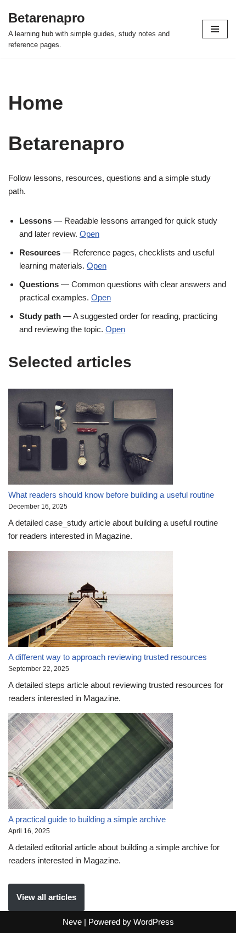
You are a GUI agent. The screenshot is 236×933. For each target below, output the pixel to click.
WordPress (153, 921)
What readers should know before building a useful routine (111, 494)
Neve (72, 921)
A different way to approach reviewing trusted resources (107, 657)
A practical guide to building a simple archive (87, 819)
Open (89, 233)
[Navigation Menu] (215, 29)
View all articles (46, 897)
